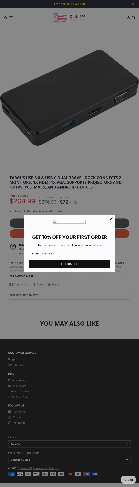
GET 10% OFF (69, 264)
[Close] (111, 219)
